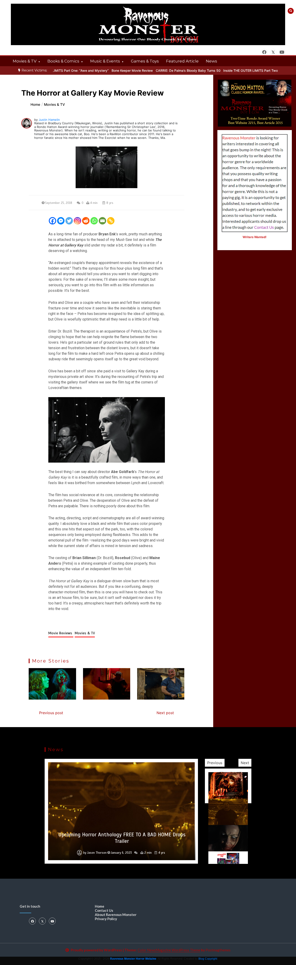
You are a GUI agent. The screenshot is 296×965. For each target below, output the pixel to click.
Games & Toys (145, 61)
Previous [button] (214, 762)
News (211, 61)
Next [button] (245, 762)
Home (99, 906)
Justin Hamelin (49, 119)
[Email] (102, 220)
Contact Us (104, 910)
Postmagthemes (218, 950)
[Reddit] (85, 220)
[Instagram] (77, 220)
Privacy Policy (106, 919)
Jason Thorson (94, 853)
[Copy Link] (110, 220)
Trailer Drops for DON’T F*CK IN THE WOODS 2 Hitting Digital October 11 (121, 837)
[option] (117, 70)
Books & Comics (63, 61)
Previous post (51, 712)
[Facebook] (52, 220)
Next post (165, 712)
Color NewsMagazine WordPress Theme (169, 950)
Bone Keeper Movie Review (117, 70)
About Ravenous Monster (115, 914)
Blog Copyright (207, 958)
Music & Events (105, 61)
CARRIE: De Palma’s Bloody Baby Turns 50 (173, 70)
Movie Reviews (60, 633)
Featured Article (182, 61)
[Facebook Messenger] (61, 220)
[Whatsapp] (94, 220)
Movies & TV (25, 61)
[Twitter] (69, 220)
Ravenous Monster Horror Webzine (133, 958)
